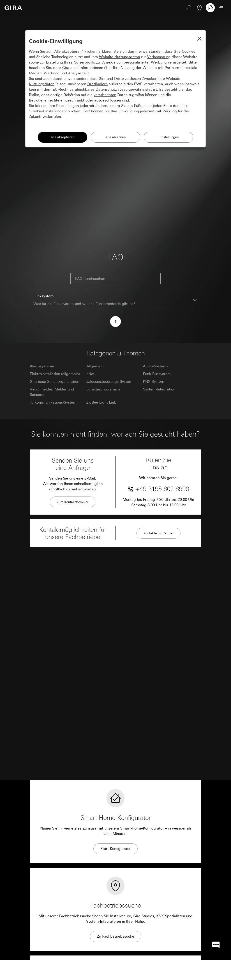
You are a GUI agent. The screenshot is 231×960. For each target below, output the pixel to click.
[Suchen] (188, 8)
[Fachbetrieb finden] (199, 7)
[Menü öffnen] (221, 7)
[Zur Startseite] (13, 7)
